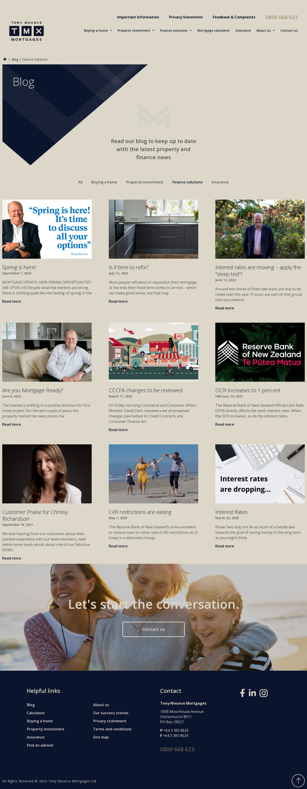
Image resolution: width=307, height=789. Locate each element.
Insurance (243, 30)
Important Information (138, 17)
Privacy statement (110, 720)
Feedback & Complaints (234, 17)
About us (263, 30)
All (80, 182)
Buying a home (96, 30)
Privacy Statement (186, 17)
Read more (11, 301)
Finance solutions (173, 30)
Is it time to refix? (129, 267)
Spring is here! (19, 267)
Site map (101, 737)
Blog (15, 59)
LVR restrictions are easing (140, 512)
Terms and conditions (112, 729)
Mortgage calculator (213, 30)
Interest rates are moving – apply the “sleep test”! (258, 270)
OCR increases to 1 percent (247, 390)
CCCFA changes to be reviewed (145, 390)
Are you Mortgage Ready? (32, 390)
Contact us (289, 30)
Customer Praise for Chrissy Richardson (35, 515)
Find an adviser (40, 745)
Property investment (134, 30)
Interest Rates (231, 512)
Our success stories (111, 712)
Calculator (36, 712)
